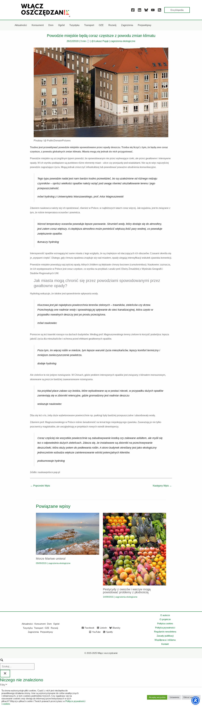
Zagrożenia (33, 632)
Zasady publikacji (165, 635)
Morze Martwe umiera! (51, 558)
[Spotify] (159, 10)
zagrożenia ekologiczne (122, 41)
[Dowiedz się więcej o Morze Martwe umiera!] (67, 533)
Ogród (56, 624)
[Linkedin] (139, 10)
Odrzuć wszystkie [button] (191, 697)
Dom (49, 624)
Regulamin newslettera (165, 631)
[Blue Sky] (146, 10)
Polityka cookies (165, 623)
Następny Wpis (162, 485)
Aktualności (27, 624)
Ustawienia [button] (174, 697)
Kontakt (165, 644)
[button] (177, 10)
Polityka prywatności (165, 627)
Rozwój (54, 628)
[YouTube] (153, 10)
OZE (47, 628)
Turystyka (28, 628)
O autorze (165, 615)
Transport (38, 628)
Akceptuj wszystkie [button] (157, 697)
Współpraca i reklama (165, 640)
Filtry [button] (7, 685)
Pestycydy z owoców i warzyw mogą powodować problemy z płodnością (127, 591)
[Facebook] (133, 10)
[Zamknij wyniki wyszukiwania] (5, 673)
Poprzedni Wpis (40, 485)
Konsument (40, 624)
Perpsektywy (46, 632)
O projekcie (165, 619)
